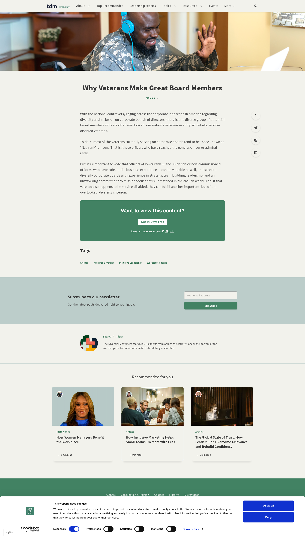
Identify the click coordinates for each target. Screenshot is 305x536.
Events (213, 6)
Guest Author (113, 336)
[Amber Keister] (198, 394)
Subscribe (211, 306)
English (9, 532)
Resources (190, 6)
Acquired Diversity (104, 262)
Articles (150, 98)
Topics (166, 6)
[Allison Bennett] (129, 394)
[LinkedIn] (255, 152)
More (227, 6)
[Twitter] (255, 127)
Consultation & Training (135, 494)
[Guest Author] (89, 343)
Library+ (174, 494)
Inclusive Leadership (130, 262)
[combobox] (17, 532)
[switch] (108, 529)
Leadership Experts (143, 6)
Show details (191, 529)
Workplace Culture (157, 262)
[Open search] (255, 6)
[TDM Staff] (59, 394)
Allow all (268, 505)
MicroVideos (63, 431)
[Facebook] (255, 140)
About (80, 6)
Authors (111, 494)
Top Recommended (110, 6)
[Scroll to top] (255, 115)
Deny (268, 517)
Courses (159, 494)
